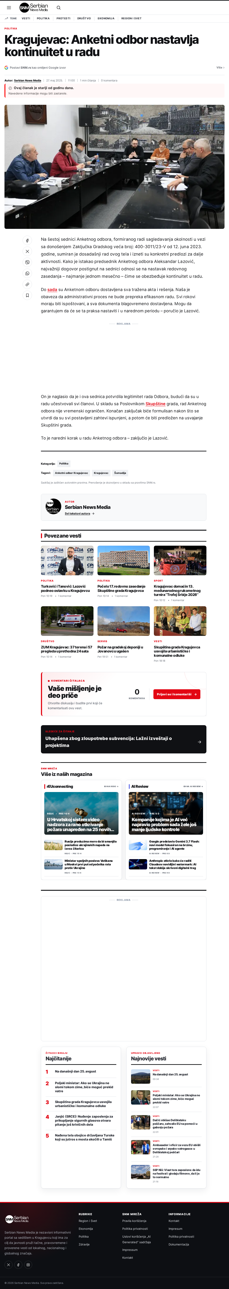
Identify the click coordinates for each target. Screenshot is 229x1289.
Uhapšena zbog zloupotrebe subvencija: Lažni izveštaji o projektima (108, 741)
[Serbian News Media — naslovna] (34, 7)
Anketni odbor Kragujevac (71, 473)
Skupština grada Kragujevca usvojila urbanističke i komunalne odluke (177, 651)
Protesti (63, 18)
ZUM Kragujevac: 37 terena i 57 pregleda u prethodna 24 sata (66, 649)
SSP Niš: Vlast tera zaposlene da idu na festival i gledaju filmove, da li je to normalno (176, 1173)
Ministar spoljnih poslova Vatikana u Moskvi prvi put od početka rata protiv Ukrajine (89, 864)
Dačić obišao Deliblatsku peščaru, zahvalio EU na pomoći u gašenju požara (175, 1123)
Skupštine (155, 403)
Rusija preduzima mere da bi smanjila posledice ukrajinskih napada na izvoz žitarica (91, 845)
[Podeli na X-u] (27, 251)
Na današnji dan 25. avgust (75, 1071)
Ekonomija (106, 18)
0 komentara (109, 80)
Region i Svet (131, 18)
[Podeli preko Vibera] (27, 262)
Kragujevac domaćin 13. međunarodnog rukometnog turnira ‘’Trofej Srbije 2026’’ (177, 590)
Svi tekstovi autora (77, 513)
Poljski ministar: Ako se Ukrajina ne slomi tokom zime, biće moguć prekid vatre (84, 1087)
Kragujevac (101, 473)
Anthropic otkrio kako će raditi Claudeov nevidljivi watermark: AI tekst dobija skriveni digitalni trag (172, 864)
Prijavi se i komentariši (177, 694)
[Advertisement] (123, 356)
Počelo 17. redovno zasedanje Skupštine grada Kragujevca (122, 588)
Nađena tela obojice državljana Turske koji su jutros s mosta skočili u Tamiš (84, 1137)
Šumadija (120, 473)
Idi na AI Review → (193, 786)
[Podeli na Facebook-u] (27, 240)
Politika (43, 18)
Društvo (84, 18)
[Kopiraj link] (27, 284)
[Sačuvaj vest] (27, 295)
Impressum (130, 1250)
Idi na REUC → (111, 786)
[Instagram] (28, 1265)
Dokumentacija (179, 1244)
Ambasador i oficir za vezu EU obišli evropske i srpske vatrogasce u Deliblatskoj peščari (177, 1148)
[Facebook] (18, 1265)
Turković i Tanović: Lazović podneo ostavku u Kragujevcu (65, 588)
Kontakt (127, 1257)
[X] (8, 1265)
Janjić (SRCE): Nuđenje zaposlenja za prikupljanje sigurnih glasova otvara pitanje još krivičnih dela (84, 1120)
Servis (103, 641)
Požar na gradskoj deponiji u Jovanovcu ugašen (120, 649)
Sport (158, 580)
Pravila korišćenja (134, 1221)
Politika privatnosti (135, 1228)
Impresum (175, 1228)
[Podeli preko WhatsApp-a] (27, 273)
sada (52, 289)
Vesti (26, 18)
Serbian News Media (27, 80)
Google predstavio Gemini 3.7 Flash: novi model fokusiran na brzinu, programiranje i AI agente (174, 845)
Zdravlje (84, 1244)
